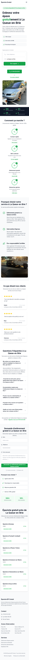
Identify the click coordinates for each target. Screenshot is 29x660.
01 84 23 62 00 (15, 71)
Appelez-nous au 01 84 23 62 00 (17, 419)
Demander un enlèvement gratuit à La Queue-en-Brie (14, 465)
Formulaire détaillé (14, 77)
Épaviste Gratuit (6, 2)
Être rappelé (13, 63)
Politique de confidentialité (19, 655)
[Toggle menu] (26, 2)
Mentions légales (8, 655)
